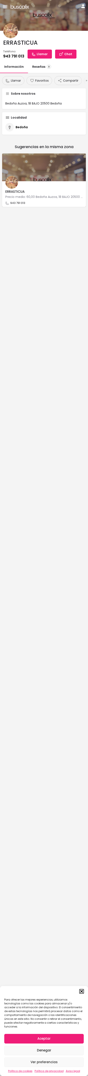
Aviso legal (73, 1071)
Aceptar (44, 1038)
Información (14, 67)
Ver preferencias (44, 1062)
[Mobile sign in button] (83, 6)
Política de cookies (20, 1071)
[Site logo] (20, 6)
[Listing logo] (10, 30)
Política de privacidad (49, 1071)
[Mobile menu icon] (5, 6)
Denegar (44, 1050)
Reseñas (41, 67)
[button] (81, 991)
